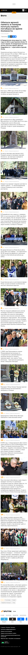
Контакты (13, 627)
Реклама (8, 627)
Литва (14, 602)
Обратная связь (4, 638)
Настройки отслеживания (14, 638)
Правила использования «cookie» (8, 633)
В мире (2, 615)
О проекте (3, 627)
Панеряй (14, 600)
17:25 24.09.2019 (4, 33)
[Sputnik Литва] (4, 10)
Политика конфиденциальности (8, 629)
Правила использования (6, 631)
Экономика (23, 615)
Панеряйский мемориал (6, 602)
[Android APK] (5, 642)
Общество (15, 615)
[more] (26, 88)
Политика (8, 615)
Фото (2, 600)
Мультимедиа (7, 600)
